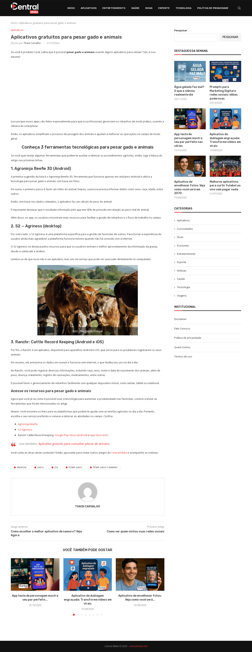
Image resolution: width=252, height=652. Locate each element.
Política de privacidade (212, 8)
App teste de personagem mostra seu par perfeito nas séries (188, 140)
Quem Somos (182, 347)
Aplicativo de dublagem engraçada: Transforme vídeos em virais (87, 599)
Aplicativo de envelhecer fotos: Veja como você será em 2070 (189, 187)
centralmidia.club (138, 646)
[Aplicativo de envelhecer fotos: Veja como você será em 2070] (140, 574)
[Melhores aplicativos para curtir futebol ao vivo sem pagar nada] (225, 166)
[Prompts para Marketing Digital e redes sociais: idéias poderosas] (225, 71)
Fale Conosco (182, 328)
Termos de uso (183, 356)
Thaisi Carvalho (32, 43)
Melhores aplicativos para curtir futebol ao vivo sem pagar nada (225, 185)
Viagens (182, 295)
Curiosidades (185, 229)
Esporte (164, 8)
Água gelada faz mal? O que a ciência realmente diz (189, 90)
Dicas (148, 8)
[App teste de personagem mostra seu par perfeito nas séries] (35, 574)
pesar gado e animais (105, 467)
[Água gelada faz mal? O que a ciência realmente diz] (190, 71)
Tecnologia (183, 8)
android (22, 467)
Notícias (181, 270)
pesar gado (75, 467)
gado (40, 467)
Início (71, 8)
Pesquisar (180, 30)
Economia (183, 245)
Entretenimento (113, 8)
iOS (56, 467)
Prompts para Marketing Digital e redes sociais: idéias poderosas (224, 92)
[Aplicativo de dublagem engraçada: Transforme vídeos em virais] (87, 574)
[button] (16, 586)
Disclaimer (180, 319)
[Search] (239, 8)
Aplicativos (88, 8)
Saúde (135, 8)
